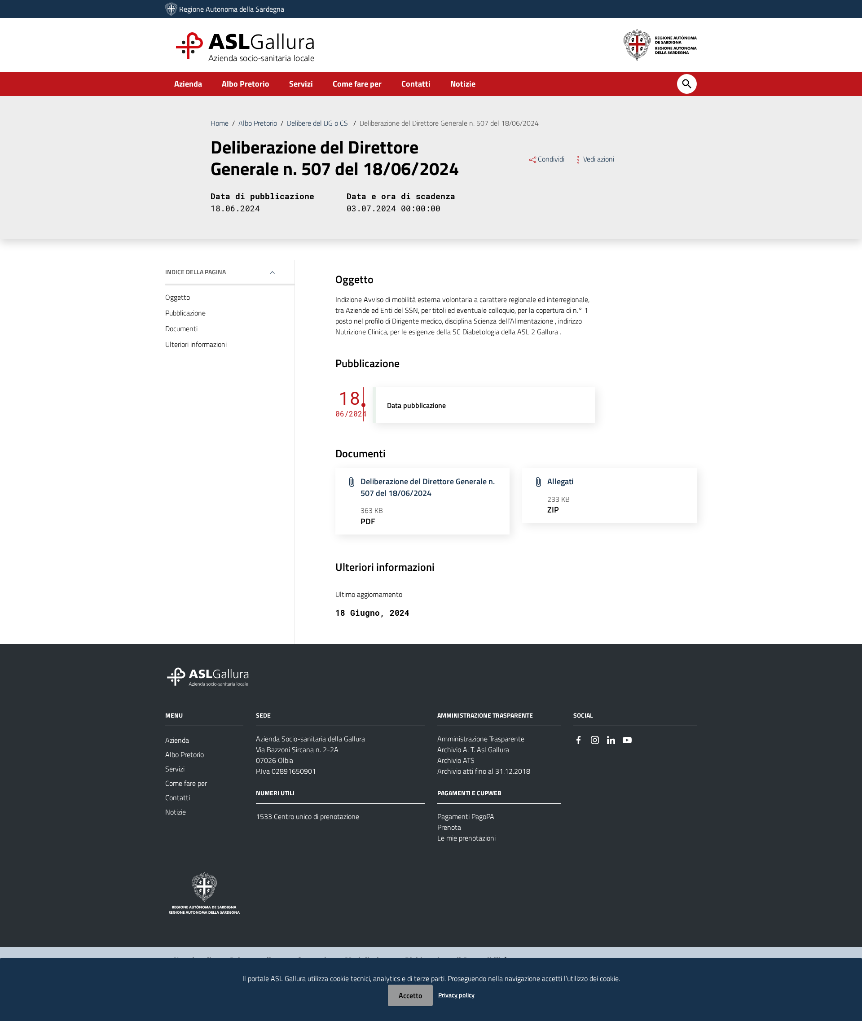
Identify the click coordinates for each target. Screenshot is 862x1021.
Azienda (188, 84)
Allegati (560, 481)
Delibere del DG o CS (318, 123)
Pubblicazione (185, 312)
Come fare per (357, 84)
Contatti (416, 84)
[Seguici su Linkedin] (611, 739)
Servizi (301, 84)
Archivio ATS (456, 760)
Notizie (462, 84)
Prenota (449, 827)
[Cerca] (687, 84)
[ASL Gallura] (171, 9)
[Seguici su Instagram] (594, 739)
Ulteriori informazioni (196, 344)
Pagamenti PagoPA (465, 816)
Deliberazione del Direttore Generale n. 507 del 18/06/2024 (428, 487)
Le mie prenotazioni (466, 838)
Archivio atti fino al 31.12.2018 (483, 771)
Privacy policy (456, 994)
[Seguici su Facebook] (578, 739)
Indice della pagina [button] (195, 271)
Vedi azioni (598, 158)
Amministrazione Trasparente (480, 738)
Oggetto (177, 297)
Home (220, 123)
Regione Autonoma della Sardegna (231, 9)
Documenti (181, 328)
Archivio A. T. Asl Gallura (473, 749)
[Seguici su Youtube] (627, 739)
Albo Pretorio (245, 84)
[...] (212, 675)
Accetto (410, 995)
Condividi (551, 158)
